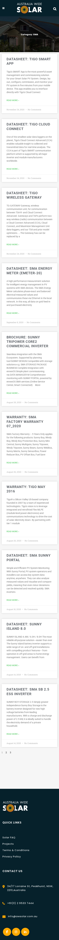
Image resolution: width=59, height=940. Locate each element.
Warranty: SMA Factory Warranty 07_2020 (25, 421)
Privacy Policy (11, 856)
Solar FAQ (8, 837)
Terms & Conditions (16, 850)
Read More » (13, 100)
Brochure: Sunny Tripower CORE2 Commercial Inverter (27, 341)
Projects (8, 843)
